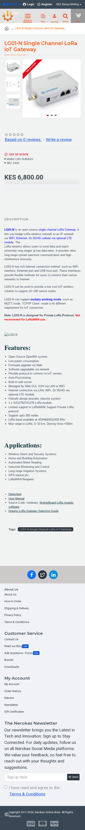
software (13, 506)
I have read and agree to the (34, 791)
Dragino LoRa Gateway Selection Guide (33, 511)
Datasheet (14, 494)
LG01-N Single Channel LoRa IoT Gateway (45, 529)
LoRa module (65, 502)
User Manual (16, 498)
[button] (27, 88)
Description (16, 219)
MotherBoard (48, 502)
